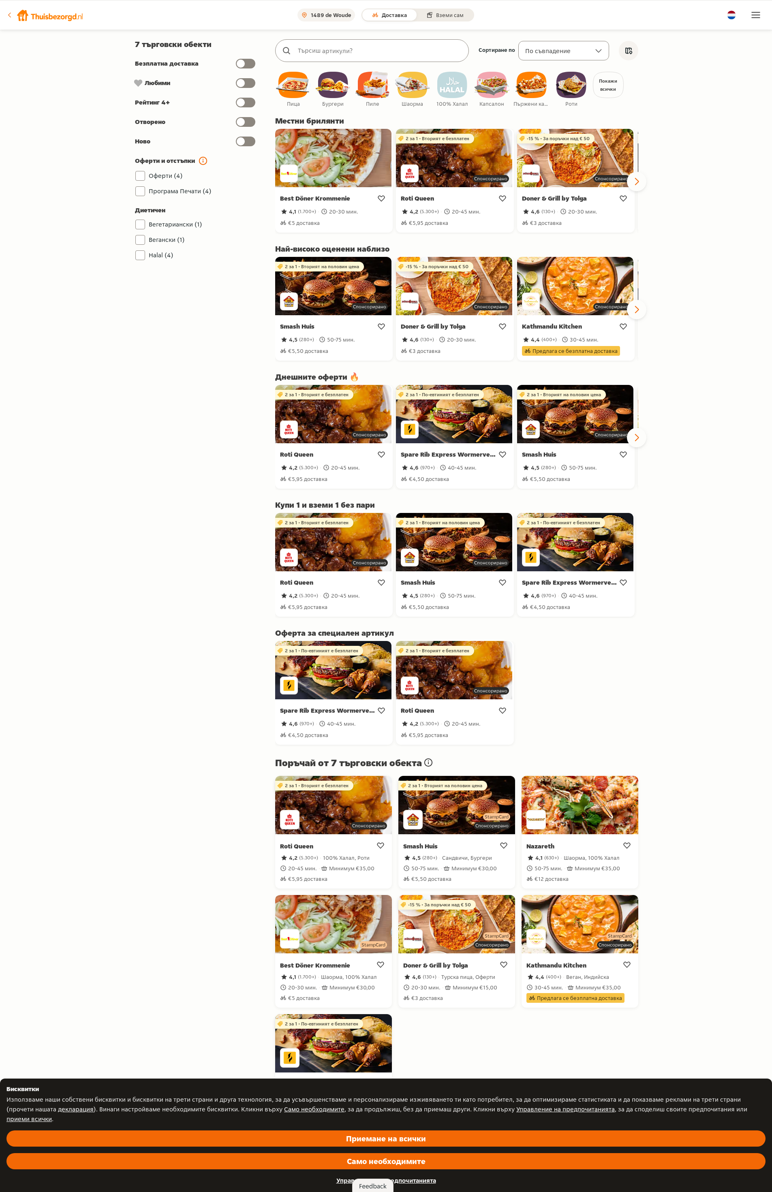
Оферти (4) (166, 175)
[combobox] (380, 51)
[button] (44, 15)
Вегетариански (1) (175, 224)
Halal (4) (161, 255)
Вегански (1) (167, 239)
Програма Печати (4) (180, 191)
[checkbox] (293, 90)
